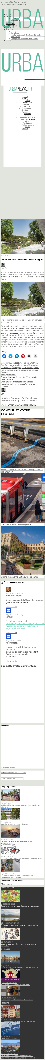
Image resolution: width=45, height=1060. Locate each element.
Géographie (32, 365)
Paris (36, 367)
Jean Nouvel (28, 367)
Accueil (9, 14)
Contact (9, 40)
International (15, 20)
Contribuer (15, 33)
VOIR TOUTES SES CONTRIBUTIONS (18, 405)
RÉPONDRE (11, 607)
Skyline (17, 370)
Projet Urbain (7, 370)
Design (8, 27)
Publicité (14, 31)
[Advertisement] (22, 154)
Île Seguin (16, 367)
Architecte (9, 365)
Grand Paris (6, 367)
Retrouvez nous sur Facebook (13, 773)
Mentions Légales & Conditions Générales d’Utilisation (27, 119)
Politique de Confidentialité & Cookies (24, 39)
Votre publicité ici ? (8, 767)
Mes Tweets (6, 884)
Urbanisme (10, 22)
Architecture (10, 24)
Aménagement (11, 26)
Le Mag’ (9, 16)
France (13, 18)
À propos (9, 29)
